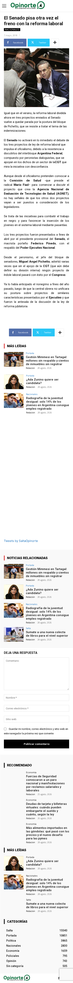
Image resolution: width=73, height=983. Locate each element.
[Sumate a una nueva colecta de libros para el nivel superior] (14, 634)
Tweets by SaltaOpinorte (21, 541)
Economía (31, 772)
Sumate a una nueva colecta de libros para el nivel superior (47, 633)
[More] (55, 42)
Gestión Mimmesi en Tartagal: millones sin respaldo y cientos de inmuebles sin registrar (47, 360)
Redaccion (30, 368)
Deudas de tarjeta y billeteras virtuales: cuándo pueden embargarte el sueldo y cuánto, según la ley (46, 809)
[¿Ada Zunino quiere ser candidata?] (14, 381)
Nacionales (12, 29)
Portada (30, 353)
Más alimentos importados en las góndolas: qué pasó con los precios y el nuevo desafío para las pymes (47, 833)
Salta (28, 628)
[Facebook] (58, 978)
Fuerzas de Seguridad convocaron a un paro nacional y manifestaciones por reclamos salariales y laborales (45, 783)
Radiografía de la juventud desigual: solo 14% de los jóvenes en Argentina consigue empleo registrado (47, 403)
